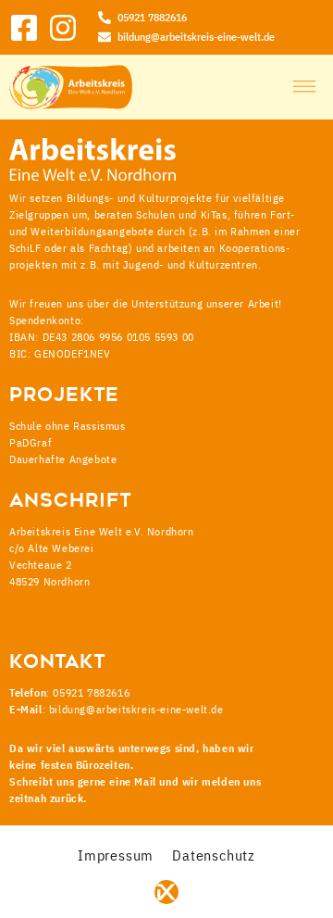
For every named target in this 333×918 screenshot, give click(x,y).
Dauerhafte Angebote (63, 459)
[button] (304, 87)
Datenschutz (213, 855)
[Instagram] (63, 28)
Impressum (116, 855)
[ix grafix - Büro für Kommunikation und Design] (166, 892)
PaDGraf (30, 442)
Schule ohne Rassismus (67, 426)
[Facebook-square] (24, 28)
